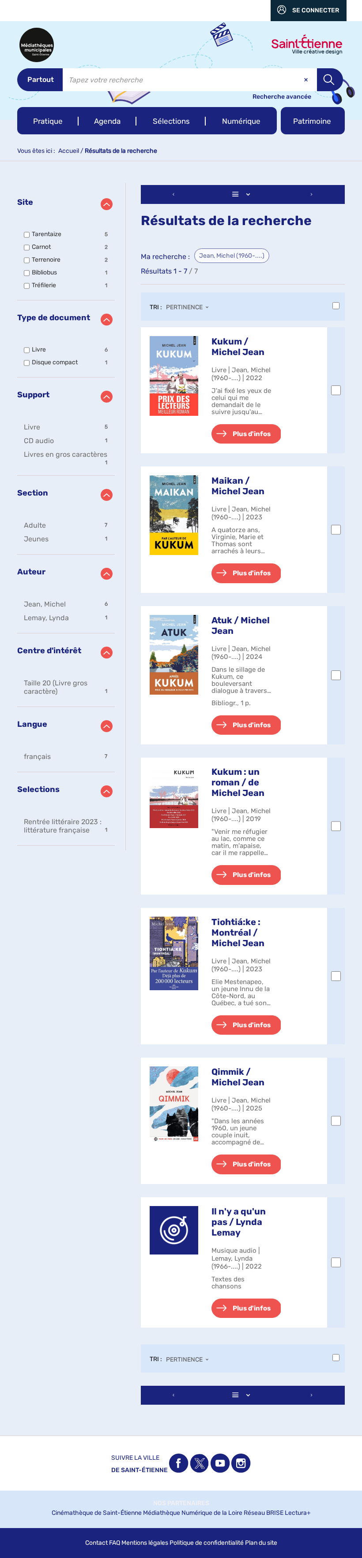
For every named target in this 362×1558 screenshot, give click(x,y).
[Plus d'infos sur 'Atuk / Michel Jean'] (174, 655)
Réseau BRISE (263, 1513)
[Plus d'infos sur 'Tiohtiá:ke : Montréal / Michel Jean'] (174, 953)
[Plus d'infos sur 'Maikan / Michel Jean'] (174, 515)
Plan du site (261, 1543)
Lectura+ (298, 1513)
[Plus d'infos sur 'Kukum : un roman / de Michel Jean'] (174, 797)
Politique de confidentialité (207, 1543)
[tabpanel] (181, 796)
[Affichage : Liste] (243, 194)
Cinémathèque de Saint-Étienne (97, 1513)
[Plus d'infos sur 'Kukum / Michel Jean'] (174, 376)
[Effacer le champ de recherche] (306, 79)
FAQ (114, 1543)
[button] (48, 120)
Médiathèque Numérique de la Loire (192, 1513)
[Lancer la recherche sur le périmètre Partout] (330, 79)
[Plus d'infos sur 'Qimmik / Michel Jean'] (174, 1103)
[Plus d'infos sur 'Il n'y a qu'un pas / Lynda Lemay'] (174, 1230)
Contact (96, 1543)
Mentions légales (144, 1543)
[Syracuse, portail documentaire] (36, 45)
